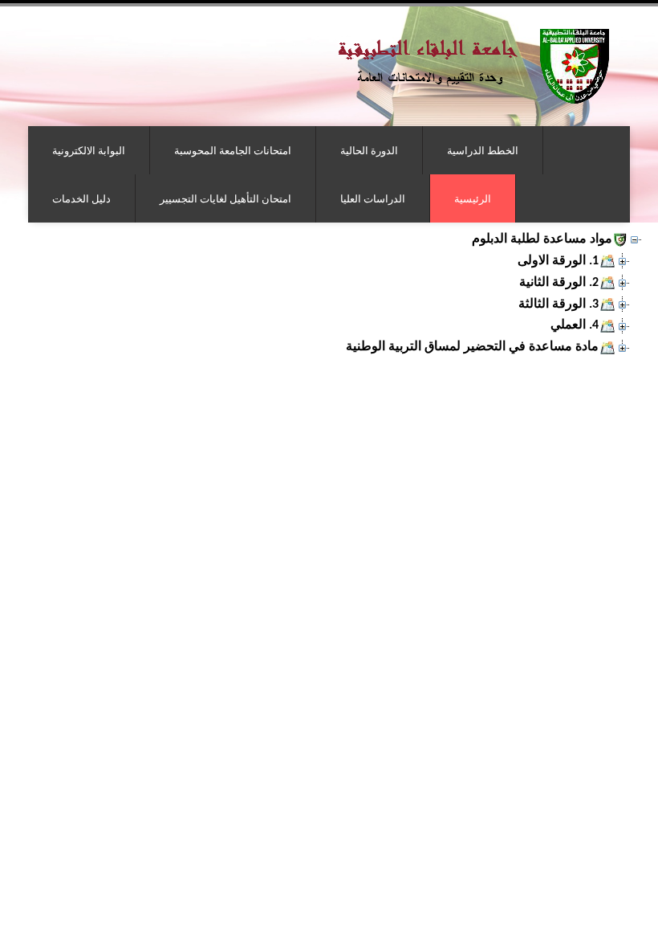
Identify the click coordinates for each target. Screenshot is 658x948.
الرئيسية (472, 198)
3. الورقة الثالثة (558, 304)
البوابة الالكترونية (88, 150)
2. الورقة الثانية (559, 282)
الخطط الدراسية (482, 150)
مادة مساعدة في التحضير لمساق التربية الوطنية (472, 347)
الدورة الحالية (369, 150)
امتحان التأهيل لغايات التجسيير (225, 198)
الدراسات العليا (372, 198)
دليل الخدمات (81, 198)
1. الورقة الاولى (558, 261)
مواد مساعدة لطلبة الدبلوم (542, 239)
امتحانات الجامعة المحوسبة (232, 150)
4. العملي (574, 325)
